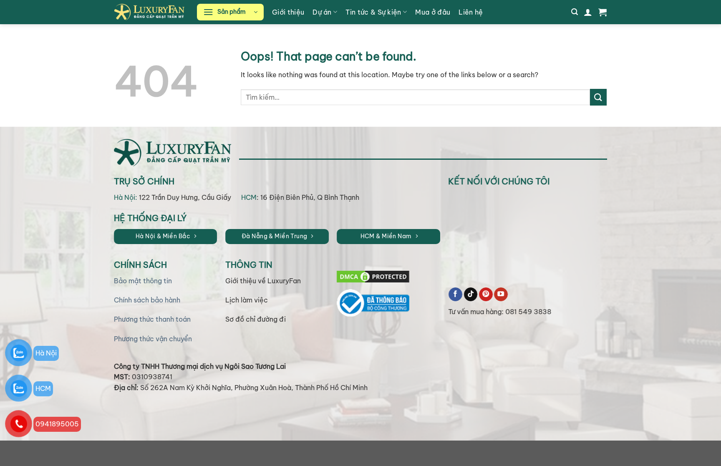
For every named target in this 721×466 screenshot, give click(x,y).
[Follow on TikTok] (471, 294)
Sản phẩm (231, 11)
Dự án (322, 12)
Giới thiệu (288, 12)
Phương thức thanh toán (151, 319)
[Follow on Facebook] (456, 294)
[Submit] (598, 97)
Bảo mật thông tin (142, 280)
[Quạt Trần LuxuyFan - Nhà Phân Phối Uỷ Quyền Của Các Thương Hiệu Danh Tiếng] (149, 12)
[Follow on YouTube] (501, 294)
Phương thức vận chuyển (152, 339)
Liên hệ (471, 12)
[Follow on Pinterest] (486, 294)
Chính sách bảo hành (146, 300)
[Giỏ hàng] (602, 12)
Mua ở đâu (432, 12)
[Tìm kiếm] (574, 12)
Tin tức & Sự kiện (373, 12)
